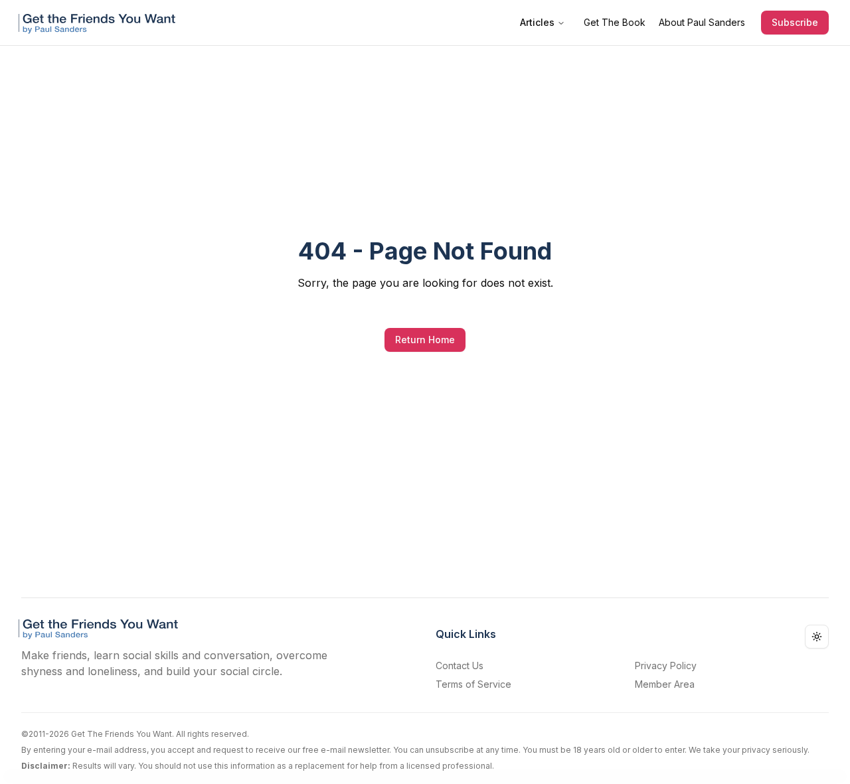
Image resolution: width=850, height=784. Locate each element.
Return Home (425, 339)
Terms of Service (473, 684)
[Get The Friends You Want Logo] (99, 22)
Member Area (665, 684)
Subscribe (795, 22)
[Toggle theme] (817, 637)
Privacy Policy (666, 665)
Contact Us (459, 665)
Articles (537, 22)
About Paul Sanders (702, 22)
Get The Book (614, 22)
